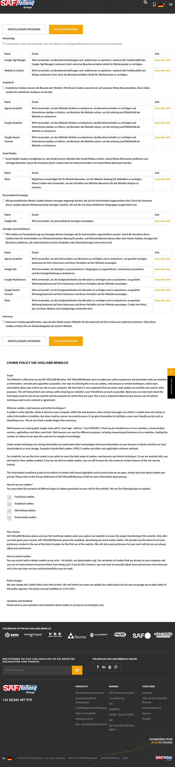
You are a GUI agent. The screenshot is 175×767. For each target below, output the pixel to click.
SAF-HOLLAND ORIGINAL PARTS (122, 728)
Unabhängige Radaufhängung (91, 708)
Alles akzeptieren (66, 29)
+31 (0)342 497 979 (17, 700)
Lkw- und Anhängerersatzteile (91, 724)
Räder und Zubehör (86, 713)
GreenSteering (116, 698)
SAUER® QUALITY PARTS (121, 715)
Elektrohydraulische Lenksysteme (86, 700)
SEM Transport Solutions (121, 693)
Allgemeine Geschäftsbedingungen (82, 758)
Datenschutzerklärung (110, 758)
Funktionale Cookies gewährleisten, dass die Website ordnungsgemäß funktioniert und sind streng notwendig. (64, 44)
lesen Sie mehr (163, 60)
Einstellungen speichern (24, 29)
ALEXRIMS (114, 709)
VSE (111, 704)
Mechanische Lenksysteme (90, 693)
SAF (111, 720)
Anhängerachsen (84, 719)
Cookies (125, 758)
